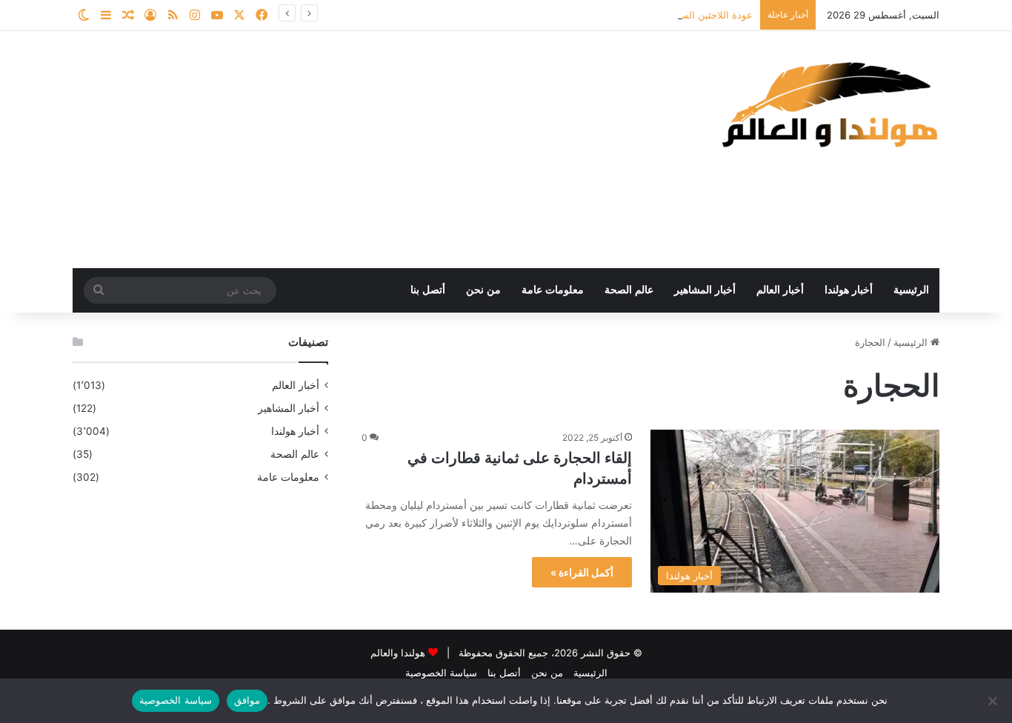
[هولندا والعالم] (828, 104)
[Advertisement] (358, 149)
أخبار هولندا (849, 290)
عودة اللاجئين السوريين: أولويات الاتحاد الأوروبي (655, 15)
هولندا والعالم (399, 653)
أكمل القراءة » (581, 572)
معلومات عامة (553, 290)
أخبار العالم (780, 290)
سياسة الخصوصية (441, 673)
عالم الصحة (629, 290)
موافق (247, 700)
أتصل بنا (427, 290)
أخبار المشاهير (705, 290)
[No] (993, 700)
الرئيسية (911, 290)
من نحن (483, 290)
